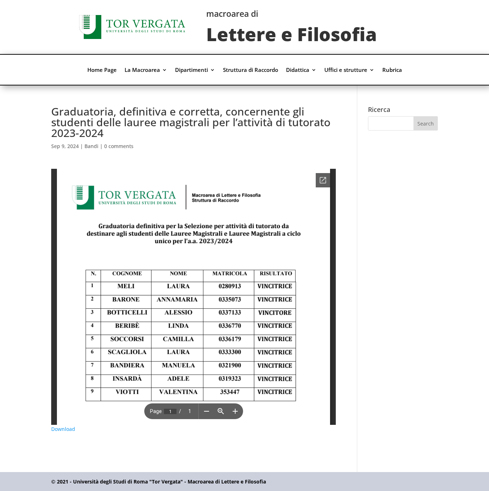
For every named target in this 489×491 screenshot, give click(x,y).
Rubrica (392, 70)
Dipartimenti (191, 70)
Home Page (102, 70)
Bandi (91, 146)
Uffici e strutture (345, 70)
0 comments (119, 146)
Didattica (297, 70)
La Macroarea (142, 70)
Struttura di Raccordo (250, 70)
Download (63, 429)
